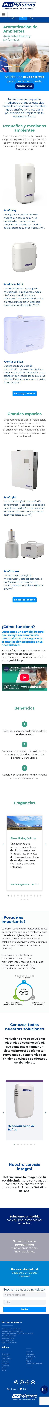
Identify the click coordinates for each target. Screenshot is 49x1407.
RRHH (28, 1361)
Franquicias (30, 1356)
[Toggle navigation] (4, 14)
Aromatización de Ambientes (12, 1331)
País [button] (24, 1389)
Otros (4, 1370)
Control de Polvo (7, 1340)
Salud (4, 1368)
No (31, 18)
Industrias (5, 1363)
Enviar (24, 1309)
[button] (8, 895)
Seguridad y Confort (9, 1343)
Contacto (29, 1352)
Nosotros (29, 1359)
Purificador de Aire (9, 1336)
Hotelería (5, 1361)
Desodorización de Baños (11, 1329)
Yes (23, 18)
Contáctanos (24, 86)
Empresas (5, 1356)
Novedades (30, 1354)
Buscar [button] (14, 1389)
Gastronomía (6, 1359)
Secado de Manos (8, 1338)
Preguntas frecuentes (34, 1363)
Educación (6, 1354)
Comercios (5, 1366)
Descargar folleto (24, 393)
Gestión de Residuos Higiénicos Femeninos (17, 1333)
